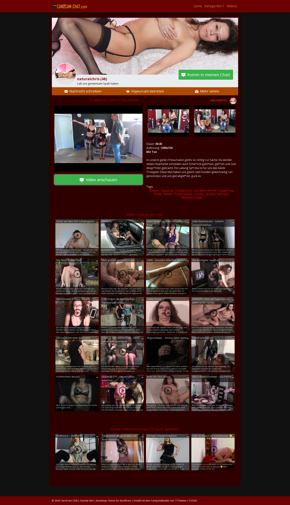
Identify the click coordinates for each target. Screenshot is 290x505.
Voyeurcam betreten (147, 91)
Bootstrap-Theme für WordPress (113, 500)
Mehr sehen (208, 91)
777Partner (181, 500)
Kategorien (213, 6)
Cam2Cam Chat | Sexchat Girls (77, 500)
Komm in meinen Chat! (207, 74)
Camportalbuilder (160, 500)
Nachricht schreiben (85, 91)
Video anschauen (100, 179)
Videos (232, 6)
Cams (198, 6)
